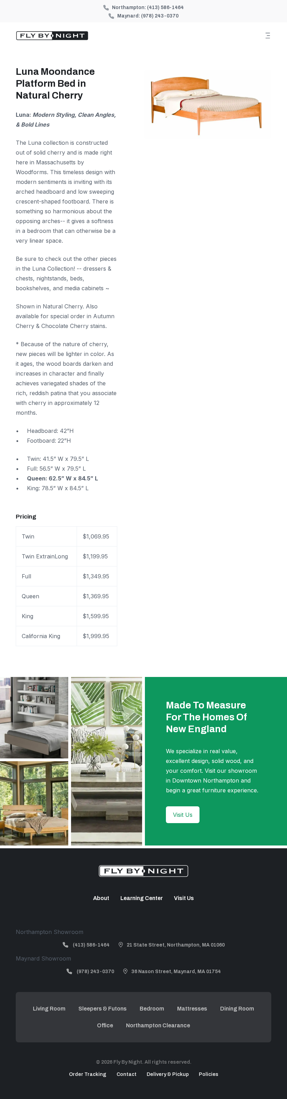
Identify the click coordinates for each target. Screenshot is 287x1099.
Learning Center (141, 898)
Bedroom (152, 1009)
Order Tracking (87, 1074)
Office (105, 1025)
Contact (126, 1074)
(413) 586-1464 (165, 7)
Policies (208, 1074)
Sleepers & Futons (102, 1009)
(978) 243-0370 (159, 16)
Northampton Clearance (158, 1025)
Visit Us (182, 814)
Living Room (49, 1009)
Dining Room (237, 1009)
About (101, 898)
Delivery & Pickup (168, 1074)
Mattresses (192, 1009)
